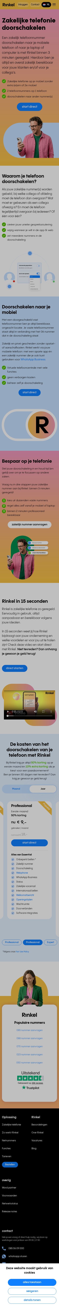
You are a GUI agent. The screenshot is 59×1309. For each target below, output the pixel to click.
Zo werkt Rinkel (10, 1133)
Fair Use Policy (22, 952)
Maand (16, 789)
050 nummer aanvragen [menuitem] (29, 1063)
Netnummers (9, 1141)
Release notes (9, 1211)
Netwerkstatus (10, 1204)
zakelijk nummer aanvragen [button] (29, 524)
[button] (46, 4)
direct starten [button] (14, 668)
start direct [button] (29, 106)
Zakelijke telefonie (11, 1125)
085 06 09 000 (16, 1248)
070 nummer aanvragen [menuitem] (30, 1046)
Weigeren (32, 1291)
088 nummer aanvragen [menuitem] (30, 1038)
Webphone (22, 873)
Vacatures (36, 1141)
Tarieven (6, 1156)
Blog (33, 1148)
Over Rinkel (37, 1133)
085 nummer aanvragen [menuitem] (30, 1030)
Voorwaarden (9, 1196)
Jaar (43, 789)
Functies (6, 1148)
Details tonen (32, 1300)
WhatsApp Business (33, 359)
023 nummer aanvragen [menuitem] (30, 1055)
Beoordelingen (39, 1125)
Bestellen (10, 1164)
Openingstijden (24, 900)
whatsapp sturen (18, 1256)
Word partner (9, 1188)
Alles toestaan (32, 1282)
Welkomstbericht (25, 895)
